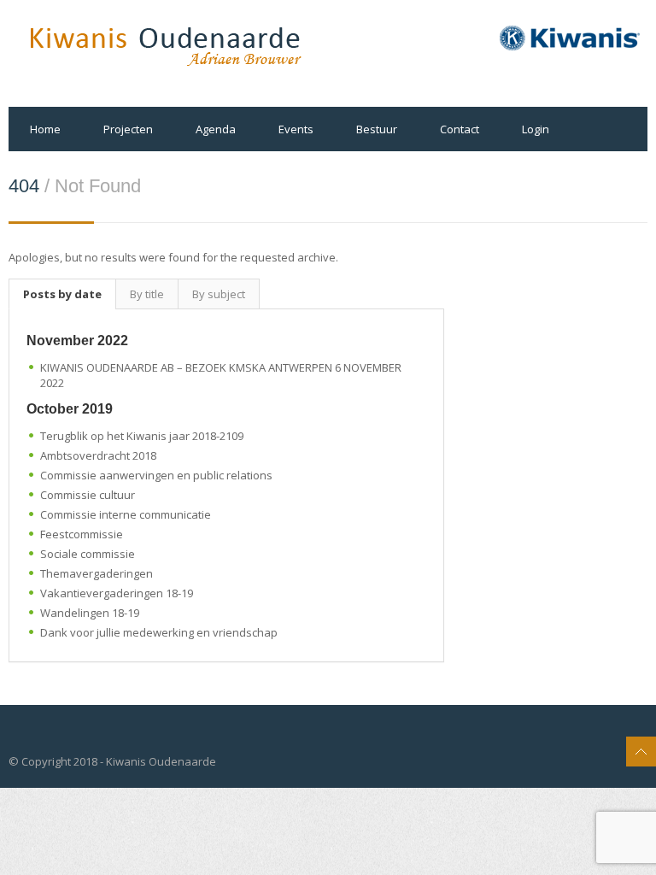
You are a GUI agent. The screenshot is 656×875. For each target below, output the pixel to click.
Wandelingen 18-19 (89, 612)
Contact (459, 129)
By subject (218, 294)
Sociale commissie (87, 553)
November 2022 (77, 340)
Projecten (128, 129)
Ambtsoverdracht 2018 (98, 455)
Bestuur (376, 129)
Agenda (216, 129)
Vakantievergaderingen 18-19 (116, 593)
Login (535, 129)
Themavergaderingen (96, 573)
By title (147, 294)
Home (45, 129)
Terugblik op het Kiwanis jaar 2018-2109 (141, 435)
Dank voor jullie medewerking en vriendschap (159, 632)
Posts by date (62, 294)
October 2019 (69, 409)
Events (295, 129)
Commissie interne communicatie (125, 514)
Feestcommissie (81, 534)
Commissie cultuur (87, 494)
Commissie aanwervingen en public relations (156, 475)
